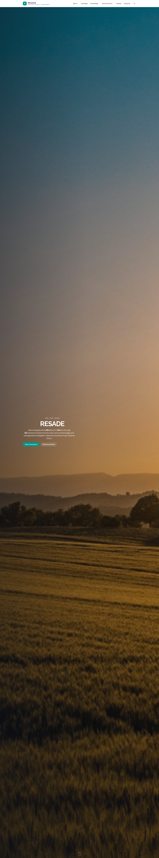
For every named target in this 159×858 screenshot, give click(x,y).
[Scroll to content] (79, 854)
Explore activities (49, 444)
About (75, 3)
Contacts (127, 3)
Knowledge (94, 3)
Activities (84, 3)
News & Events (107, 3)
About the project (31, 444)
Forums (118, 3)
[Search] (134, 3)
